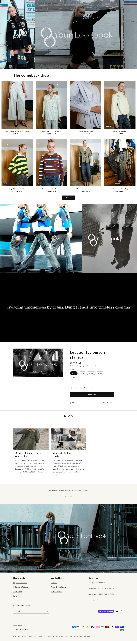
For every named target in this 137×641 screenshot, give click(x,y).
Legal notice (87, 636)
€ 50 (73, 373)
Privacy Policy (56, 591)
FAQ (15, 596)
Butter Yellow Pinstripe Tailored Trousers (17, 131)
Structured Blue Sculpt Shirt (85, 131)
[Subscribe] (47, 611)
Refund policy (32, 636)
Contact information (76, 636)
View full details (108, 403)
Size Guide (17, 591)
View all (69, 198)
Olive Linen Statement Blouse (85, 189)
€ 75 (82, 373)
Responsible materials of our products (28, 455)
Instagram (68, 496)
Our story (54, 583)
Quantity (72, 377)
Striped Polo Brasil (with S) (17, 189)
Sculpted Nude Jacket (119, 131)
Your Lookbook (22, 636)
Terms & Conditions (58, 587)
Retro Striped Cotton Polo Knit (51, 189)
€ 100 (100, 373)
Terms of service (52, 636)
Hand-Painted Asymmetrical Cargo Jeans (119, 189)
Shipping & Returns (20, 587)
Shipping (81, 366)
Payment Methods (20, 583)
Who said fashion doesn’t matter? (67, 455)
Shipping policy (63, 636)
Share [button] (74, 403)
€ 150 (91, 373)
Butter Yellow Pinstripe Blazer (51, 131)
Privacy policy (42, 636)
